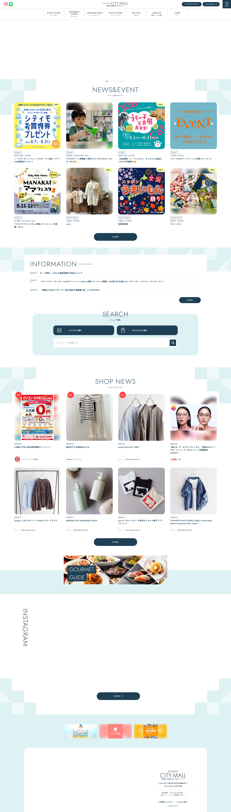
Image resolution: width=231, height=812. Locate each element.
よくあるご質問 (182, 802)
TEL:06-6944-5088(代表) (173, 786)
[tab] (106, 81)
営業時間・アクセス (165, 802)
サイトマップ (173, 805)
